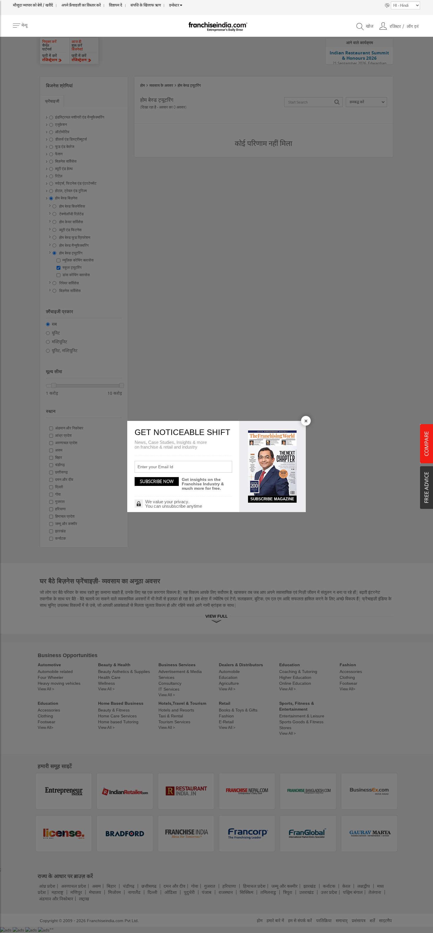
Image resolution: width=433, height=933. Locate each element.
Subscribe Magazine (272, 499)
